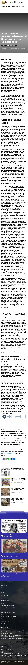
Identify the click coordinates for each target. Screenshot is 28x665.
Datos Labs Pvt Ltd (11, 662)
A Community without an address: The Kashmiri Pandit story (17, 500)
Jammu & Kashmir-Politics (6, 536)
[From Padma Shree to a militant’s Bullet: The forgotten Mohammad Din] (5, 492)
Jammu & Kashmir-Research (9, 45)
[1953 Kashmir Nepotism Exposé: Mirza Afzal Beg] (5, 472)
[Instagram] (5, 596)
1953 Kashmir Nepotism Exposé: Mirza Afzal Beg (17, 469)
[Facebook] (2, 596)
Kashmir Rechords (15, 48)
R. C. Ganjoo (5, 429)
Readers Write (13, 502)
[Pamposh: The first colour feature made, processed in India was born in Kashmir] (5, 482)
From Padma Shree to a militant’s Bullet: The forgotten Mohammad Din (18, 489)
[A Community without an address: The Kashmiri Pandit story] (5, 502)
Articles (12, 492)
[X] (7, 596)
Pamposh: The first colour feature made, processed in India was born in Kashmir (18, 479)
